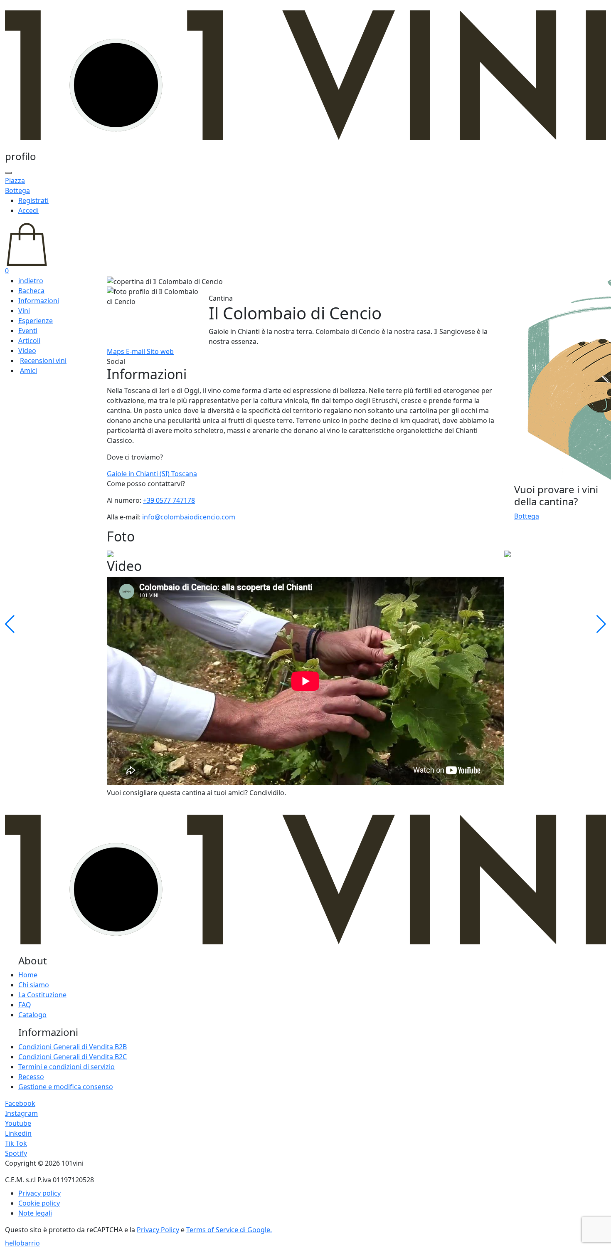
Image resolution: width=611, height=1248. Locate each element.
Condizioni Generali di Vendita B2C (72, 1056)
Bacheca (31, 290)
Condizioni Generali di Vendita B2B (72, 1046)
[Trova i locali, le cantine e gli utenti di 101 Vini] (8, 173)
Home (27, 974)
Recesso (31, 1076)
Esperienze (35, 320)
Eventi (27, 330)
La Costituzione (42, 994)
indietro (30, 280)
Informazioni (38, 300)
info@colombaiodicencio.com (188, 516)
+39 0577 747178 (169, 500)
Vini (24, 310)
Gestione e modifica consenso (65, 1086)
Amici (28, 370)
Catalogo (32, 1014)
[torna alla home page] (305, 74)
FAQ (24, 1004)
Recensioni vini (43, 360)
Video (27, 350)
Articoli (29, 340)
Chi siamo (33, 984)
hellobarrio (22, 1243)
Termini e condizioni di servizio (66, 1066)
